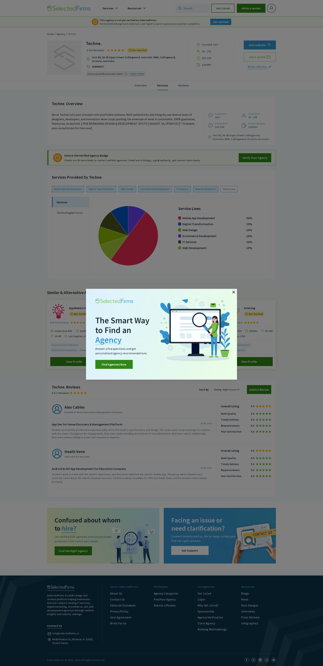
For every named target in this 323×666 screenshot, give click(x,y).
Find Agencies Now (114, 364)
